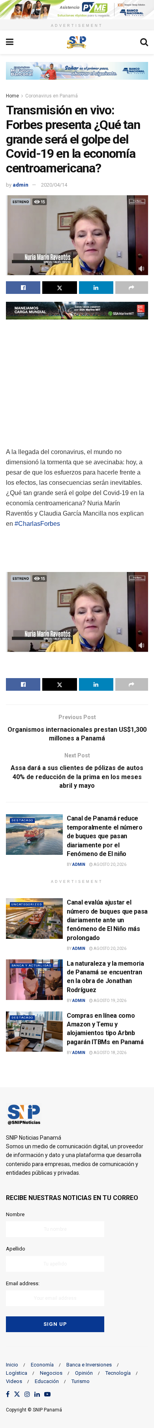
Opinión (84, 1373)
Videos (14, 1381)
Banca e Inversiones (89, 1365)
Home (12, 96)
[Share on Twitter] (59, 287)
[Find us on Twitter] (17, 1394)
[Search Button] (144, 42)
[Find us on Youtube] (47, 1394)
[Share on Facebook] (23, 287)
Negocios (51, 1373)
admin (20, 185)
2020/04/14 (54, 185)
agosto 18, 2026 (109, 1052)
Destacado (22, 820)
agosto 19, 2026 (109, 1000)
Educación (47, 1381)
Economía (42, 1365)
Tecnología (118, 1373)
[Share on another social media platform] (131, 287)
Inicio (12, 1365)
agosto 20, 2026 (109, 864)
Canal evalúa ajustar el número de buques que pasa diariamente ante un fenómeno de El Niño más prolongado (107, 920)
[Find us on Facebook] (7, 1394)
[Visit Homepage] (76, 42)
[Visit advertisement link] (77, 9)
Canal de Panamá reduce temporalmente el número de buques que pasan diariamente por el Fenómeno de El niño (105, 836)
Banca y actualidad (31, 965)
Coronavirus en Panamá (51, 96)
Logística (16, 1373)
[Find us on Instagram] (27, 1394)
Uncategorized (26, 904)
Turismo (80, 1381)
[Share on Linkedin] (96, 287)
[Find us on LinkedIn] (37, 1394)
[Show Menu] (9, 42)
